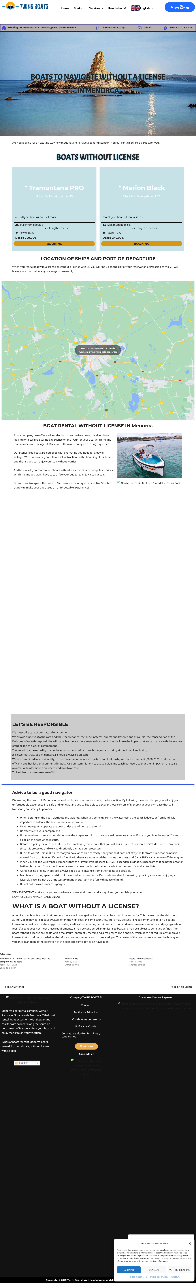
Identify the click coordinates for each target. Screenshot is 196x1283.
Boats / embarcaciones (141, 958)
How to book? (117, 8)
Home (65, 8)
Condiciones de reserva (86, 1019)
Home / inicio (71, 958)
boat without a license (43, 217)
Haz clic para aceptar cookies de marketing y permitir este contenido (98, 350)
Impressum (175, 1276)
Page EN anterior (12, 986)
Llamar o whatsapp (113, 27)
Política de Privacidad (86, 1012)
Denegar (154, 1269)
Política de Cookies (86, 1026)
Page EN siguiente (183, 986)
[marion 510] (149, 455)
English (145, 8)
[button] (189, 1243)
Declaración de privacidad (157, 1276)
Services (94, 8)
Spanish (23, 1063)
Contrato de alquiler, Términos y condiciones (81, 1035)
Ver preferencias (179, 1269)
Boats (78, 8)
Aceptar (129, 1269)
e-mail (147, 27)
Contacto (86, 1005)
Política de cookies (137, 1276)
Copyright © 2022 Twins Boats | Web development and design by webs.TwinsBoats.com (98, 1280)
